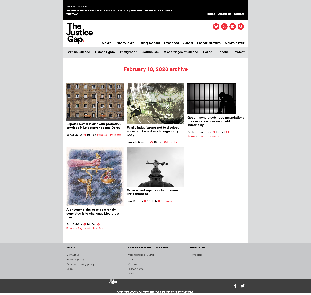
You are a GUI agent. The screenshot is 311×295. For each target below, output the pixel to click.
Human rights (105, 52)
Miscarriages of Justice (181, 52)
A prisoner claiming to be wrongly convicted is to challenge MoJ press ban (93, 213)
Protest (239, 52)
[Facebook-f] (235, 286)
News (106, 42)
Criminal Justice (78, 52)
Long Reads (149, 42)
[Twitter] (243, 286)
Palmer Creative (184, 291)
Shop (188, 42)
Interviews (124, 42)
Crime (191, 136)
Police (207, 52)
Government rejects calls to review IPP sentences (152, 192)
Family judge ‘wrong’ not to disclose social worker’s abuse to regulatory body (153, 131)
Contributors (209, 42)
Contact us (72, 255)
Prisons (223, 52)
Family (172, 142)
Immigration (128, 52)
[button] (241, 26)
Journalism (150, 52)
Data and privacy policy (80, 264)
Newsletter (235, 42)
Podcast (171, 42)
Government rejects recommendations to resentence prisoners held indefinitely (215, 121)
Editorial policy (75, 259)
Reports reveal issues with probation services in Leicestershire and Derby (93, 126)
